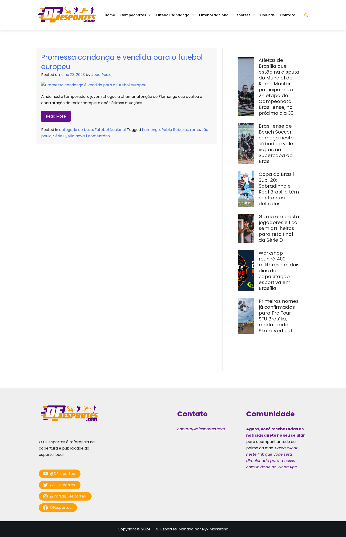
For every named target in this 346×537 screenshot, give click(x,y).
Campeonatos (133, 15)
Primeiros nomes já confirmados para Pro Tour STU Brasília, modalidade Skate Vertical (279, 316)
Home (110, 15)
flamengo (151, 129)
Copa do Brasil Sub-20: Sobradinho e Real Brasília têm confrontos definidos (279, 189)
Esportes (242, 15)
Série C (59, 136)
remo (195, 129)
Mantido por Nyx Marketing (203, 529)
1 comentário (98, 136)
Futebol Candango (172, 15)
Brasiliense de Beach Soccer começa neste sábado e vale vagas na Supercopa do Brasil (276, 144)
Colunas (267, 15)
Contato (288, 15)
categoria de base (76, 129)
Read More (56, 116)
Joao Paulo (101, 74)
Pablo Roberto (174, 129)
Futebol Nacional (214, 15)
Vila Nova (76, 136)
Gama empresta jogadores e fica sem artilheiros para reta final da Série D (279, 228)
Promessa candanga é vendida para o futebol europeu (122, 62)
